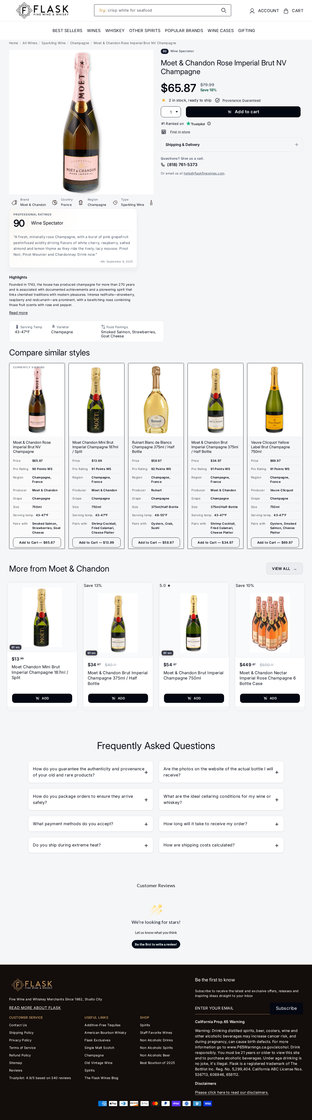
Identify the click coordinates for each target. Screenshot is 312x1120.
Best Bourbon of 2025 (157, 1063)
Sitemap (15, 1063)
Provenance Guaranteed (241, 100)
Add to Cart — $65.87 (37, 542)
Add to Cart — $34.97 (215, 542)
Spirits (90, 1070)
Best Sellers (67, 30)
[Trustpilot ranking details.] (209, 123)
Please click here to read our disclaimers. (232, 1092)
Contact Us (18, 1025)
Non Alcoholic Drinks (156, 1040)
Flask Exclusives (97, 1040)
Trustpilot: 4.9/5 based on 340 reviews (40, 1078)
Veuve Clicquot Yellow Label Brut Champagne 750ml (270, 447)
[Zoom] (81, 53)
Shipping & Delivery (183, 144)
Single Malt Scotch (100, 1048)
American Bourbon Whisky (105, 1032)
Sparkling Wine (54, 43)
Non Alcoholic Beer (155, 1055)
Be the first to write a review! (156, 944)
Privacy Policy (20, 1040)
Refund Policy (20, 1055)
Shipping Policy (21, 1032)
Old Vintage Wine (98, 1063)
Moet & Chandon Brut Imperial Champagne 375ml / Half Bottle (214, 447)
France (66, 205)
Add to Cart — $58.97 (156, 542)
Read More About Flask (35, 1007)
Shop (144, 1017)
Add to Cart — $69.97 (275, 542)
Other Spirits (145, 30)
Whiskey (115, 30)
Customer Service (26, 1017)
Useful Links (96, 1017)
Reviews (15, 1070)
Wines (94, 30)
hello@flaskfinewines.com (204, 173)
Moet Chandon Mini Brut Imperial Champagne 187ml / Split (95, 447)
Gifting (246, 30)
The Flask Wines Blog (102, 1078)
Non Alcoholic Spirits (156, 1048)
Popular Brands (184, 30)
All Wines (30, 43)
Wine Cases (221, 30)
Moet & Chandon (33, 205)
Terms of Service (22, 1048)
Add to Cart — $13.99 (96, 542)
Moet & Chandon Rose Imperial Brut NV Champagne (32, 447)
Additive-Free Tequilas (102, 1025)
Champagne (79, 43)
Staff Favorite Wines (156, 1032)
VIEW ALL (281, 568)
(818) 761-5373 (182, 164)
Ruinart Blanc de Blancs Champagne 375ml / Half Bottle (153, 447)
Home (13, 43)
